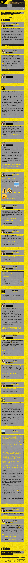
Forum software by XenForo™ (6, 560)
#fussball (13, 134)
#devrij (18, 135)
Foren (9, 5)
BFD (1, 557)
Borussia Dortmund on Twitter (9, 79)
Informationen (16, 5)
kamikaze (15, 430)
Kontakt (20, 557)
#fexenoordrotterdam (7, 135)
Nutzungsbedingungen (21, 559)
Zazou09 (15, 398)
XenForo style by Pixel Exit (15, 561)
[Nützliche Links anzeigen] (23, 12)
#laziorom (17, 134)
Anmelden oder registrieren (18, 1)
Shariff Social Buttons (16, 560)
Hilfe (23, 557)
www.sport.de (12, 539)
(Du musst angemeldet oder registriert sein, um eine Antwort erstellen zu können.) (12, 547)
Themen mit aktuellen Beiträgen (7, 8)
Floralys (3, 45)
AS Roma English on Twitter (8, 178)
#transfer (14, 135)
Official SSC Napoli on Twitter (9, 388)
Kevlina (15, 50)
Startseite (4, 5)
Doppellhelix (15, 290)
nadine (15, 23)
